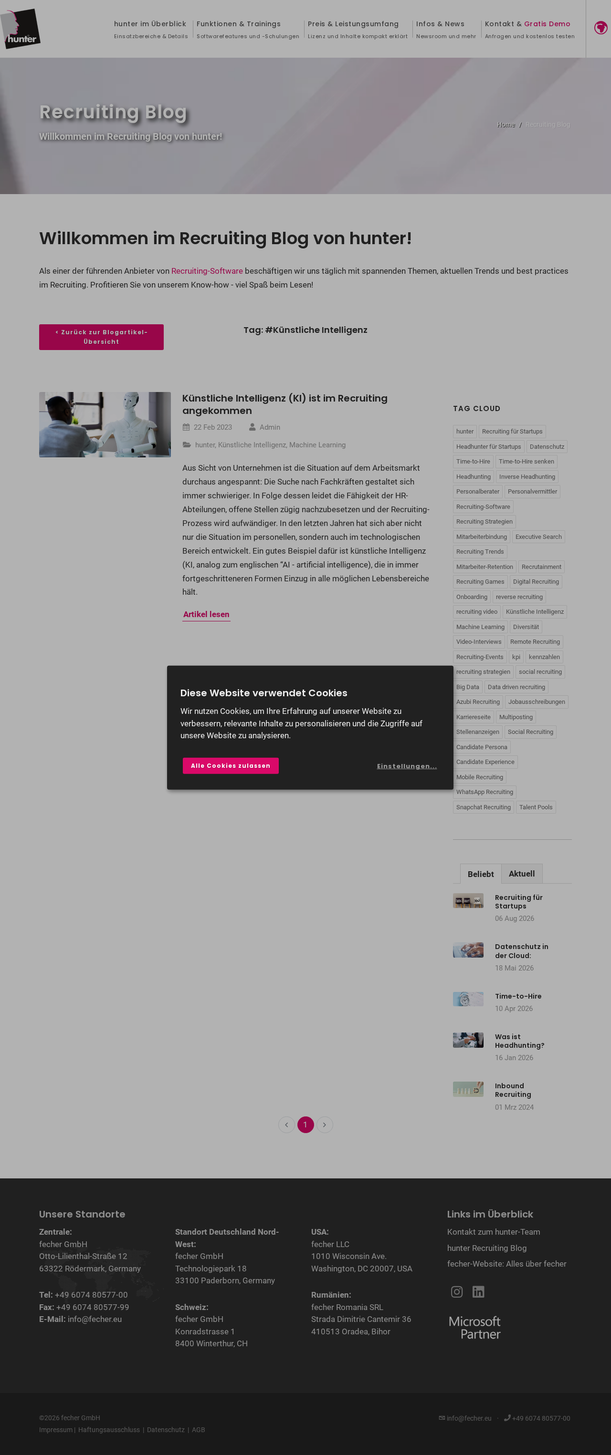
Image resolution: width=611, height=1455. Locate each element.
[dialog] (310, 727)
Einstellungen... (407, 766)
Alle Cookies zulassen (231, 766)
